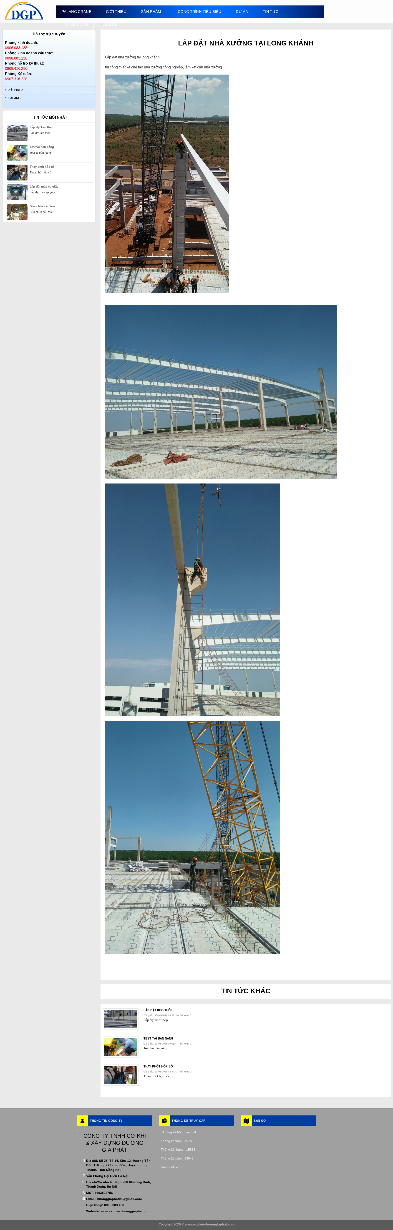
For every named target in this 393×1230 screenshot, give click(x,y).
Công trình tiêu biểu (199, 12)
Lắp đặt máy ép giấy (44, 186)
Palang (14, 98)
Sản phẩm (151, 12)
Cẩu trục (15, 90)
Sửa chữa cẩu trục (43, 206)
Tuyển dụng (75, 24)
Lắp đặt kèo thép (41, 127)
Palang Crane (76, 12)
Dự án (242, 12)
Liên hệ (110, 24)
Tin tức (270, 12)
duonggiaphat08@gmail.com (119, 1199)
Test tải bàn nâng (42, 147)
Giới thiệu (116, 12)
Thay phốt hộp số (42, 166)
